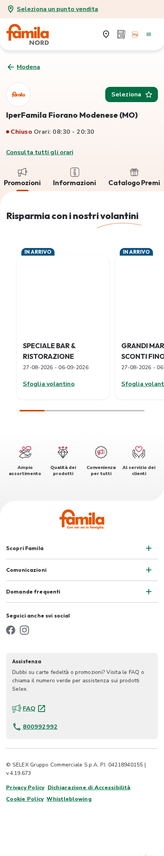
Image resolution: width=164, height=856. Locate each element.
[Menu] (149, 34)
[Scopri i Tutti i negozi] (106, 34)
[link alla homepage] (32, 34)
